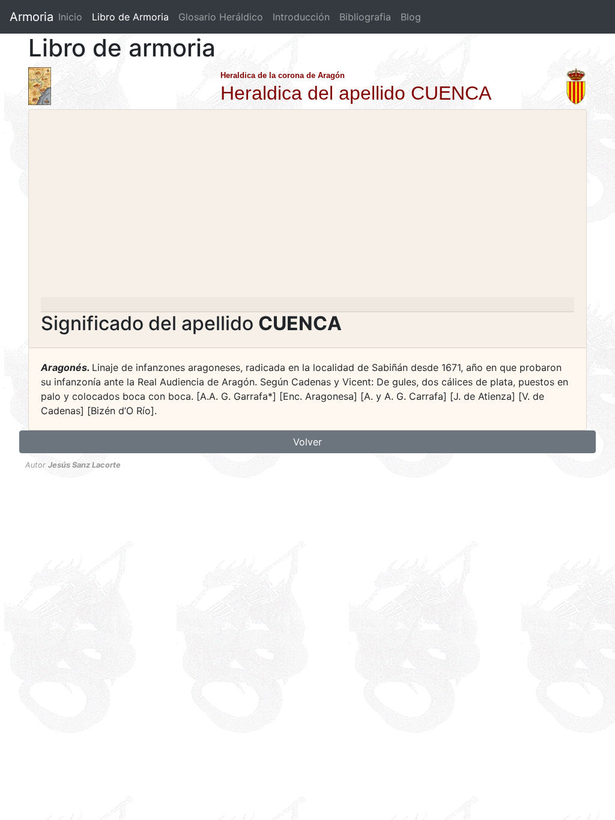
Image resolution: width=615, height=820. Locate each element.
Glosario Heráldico (220, 17)
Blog (411, 17)
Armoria (31, 17)
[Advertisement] (307, 207)
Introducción (301, 17)
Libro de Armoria (133, 17)
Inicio (70, 17)
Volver (307, 442)
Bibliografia (365, 17)
